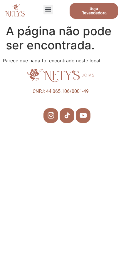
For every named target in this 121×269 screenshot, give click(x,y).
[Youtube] (83, 115)
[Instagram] (50, 115)
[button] (48, 9)
